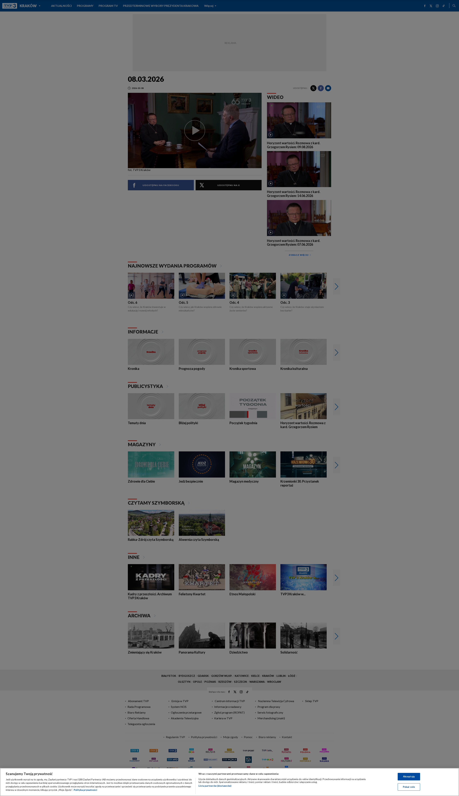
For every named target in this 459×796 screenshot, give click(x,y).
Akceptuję (409, 776)
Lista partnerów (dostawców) (214, 785)
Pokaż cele (409, 786)
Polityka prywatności (85, 789)
